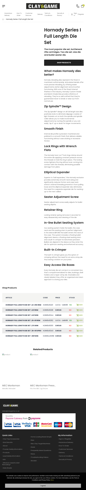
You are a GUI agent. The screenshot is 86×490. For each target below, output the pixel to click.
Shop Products (64, 63)
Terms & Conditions (48, 14)
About (5, 446)
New (32, 440)
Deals (33, 447)
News (33, 454)
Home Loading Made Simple (41, 437)
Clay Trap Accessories (11, 439)
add (81, 305)
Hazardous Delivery (8, 14)
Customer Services (29, 14)
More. (52, 480)
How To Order (19, 14)
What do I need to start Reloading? (10, 464)
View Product (15, 379)
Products (6, 452)
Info (4, 459)
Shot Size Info (8, 442)
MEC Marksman (11, 385)
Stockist (34, 461)
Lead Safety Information (11, 456)
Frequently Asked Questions (41, 450)
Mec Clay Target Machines (40, 444)
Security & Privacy (60, 14)
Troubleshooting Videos (39, 457)
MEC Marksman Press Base (45, 385)
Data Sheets (7, 468)
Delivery (40, 14)
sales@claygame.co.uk (10, 411)
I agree (43, 486)
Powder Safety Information (12, 449)
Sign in (75, 14)
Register (81, 14)
